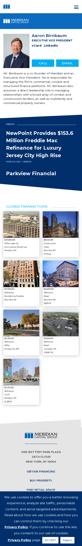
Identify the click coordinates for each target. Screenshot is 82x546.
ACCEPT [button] (50, 540)
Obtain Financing (41, 471)
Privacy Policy (16, 527)
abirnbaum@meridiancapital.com (67, 62)
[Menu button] (76, 6)
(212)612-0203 (42, 62)
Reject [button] (67, 540)
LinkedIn (51, 45)
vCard (36, 45)
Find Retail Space (41, 489)
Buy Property (41, 480)
